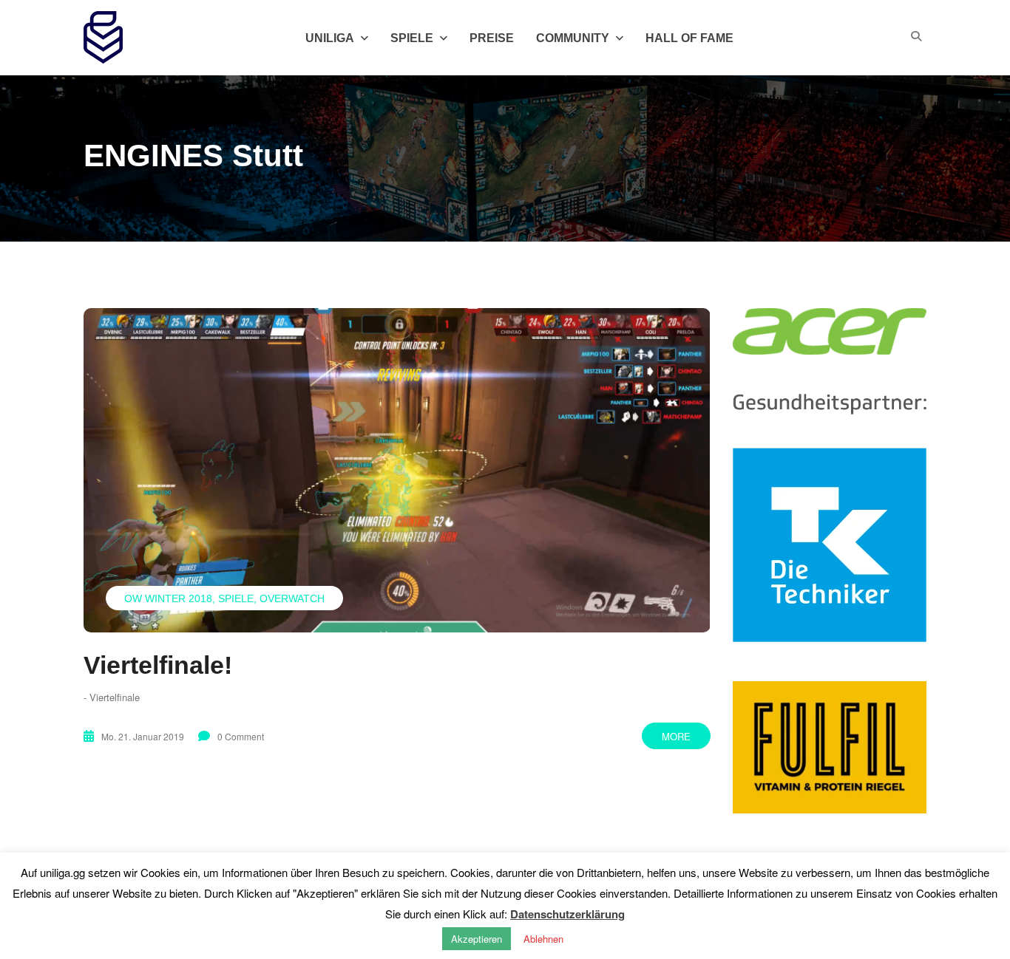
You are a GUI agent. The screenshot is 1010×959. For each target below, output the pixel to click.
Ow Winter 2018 (168, 598)
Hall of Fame (689, 38)
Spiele (236, 598)
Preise (492, 38)
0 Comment (240, 736)
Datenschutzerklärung (567, 914)
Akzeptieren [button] (476, 939)
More (676, 736)
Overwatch (292, 598)
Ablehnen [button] (543, 939)
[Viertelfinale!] (397, 470)
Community (572, 38)
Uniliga (329, 38)
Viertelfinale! (158, 665)
